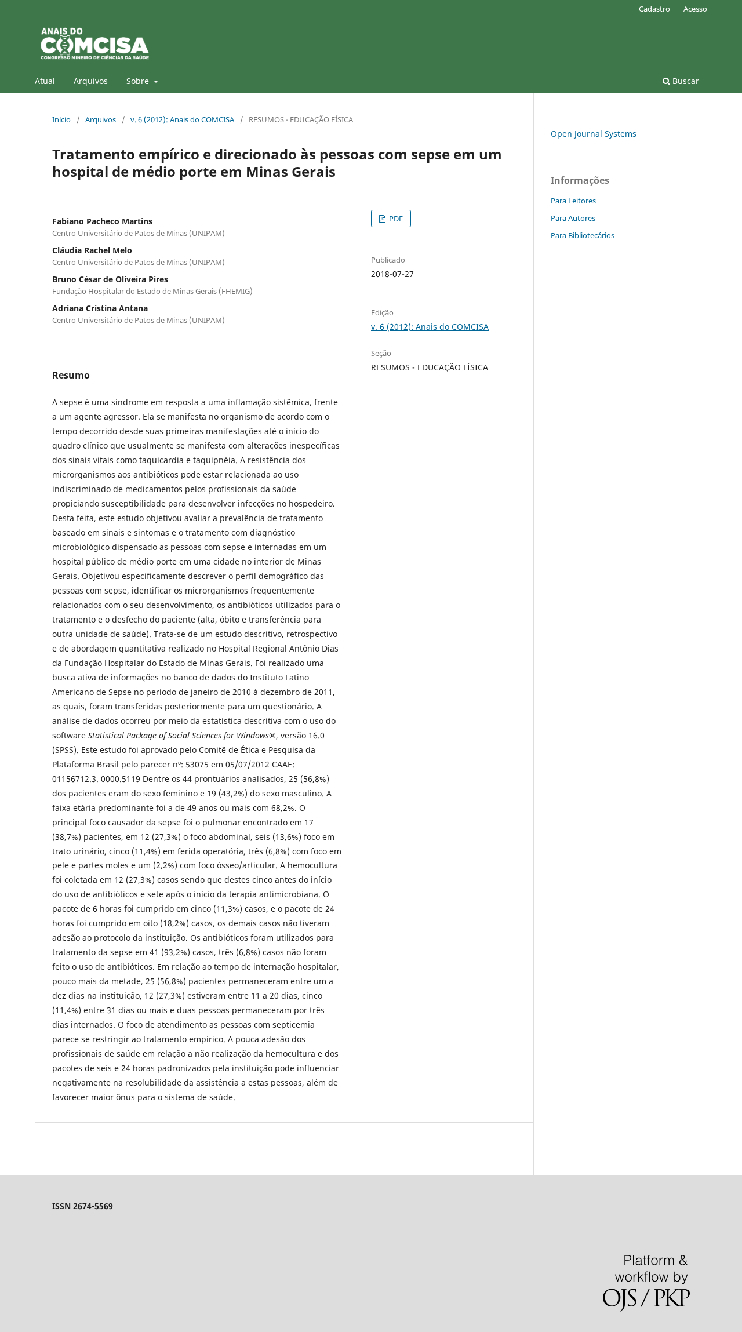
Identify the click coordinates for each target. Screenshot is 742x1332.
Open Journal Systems (593, 133)
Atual (45, 80)
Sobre (138, 80)
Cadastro (654, 8)
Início (61, 119)
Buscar (684, 80)
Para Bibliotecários (582, 235)
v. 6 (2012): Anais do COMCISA (182, 119)
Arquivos (91, 80)
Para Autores (573, 218)
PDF (395, 218)
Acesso (695, 8)
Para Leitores (573, 200)
